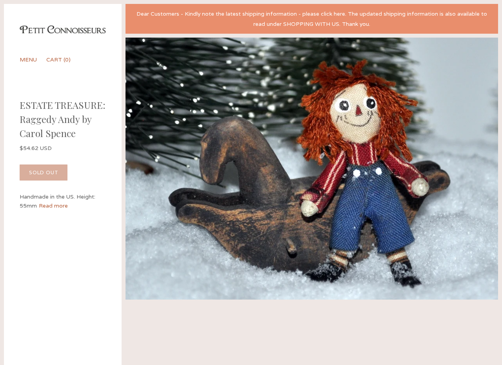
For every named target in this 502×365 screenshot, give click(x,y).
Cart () (58, 59)
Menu (28, 59)
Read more (53, 205)
